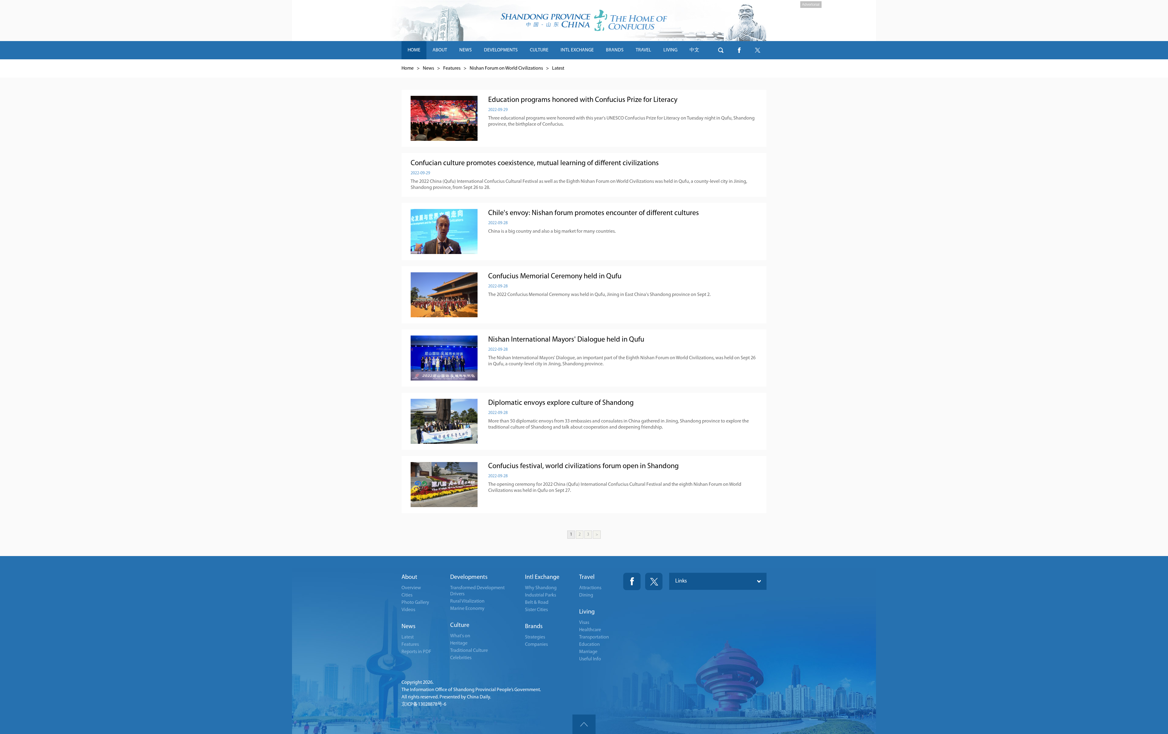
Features (452, 68)
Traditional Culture (469, 650)
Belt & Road (536, 602)
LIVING (670, 50)
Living (587, 612)
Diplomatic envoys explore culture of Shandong (561, 403)
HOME (414, 50)
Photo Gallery (415, 602)
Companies (536, 644)
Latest (558, 68)
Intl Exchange (542, 577)
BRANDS (615, 50)
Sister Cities (536, 609)
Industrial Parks (540, 595)
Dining (586, 595)
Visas (584, 622)
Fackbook (632, 581)
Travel (587, 577)
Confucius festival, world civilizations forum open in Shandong (583, 466)
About (409, 577)
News (428, 68)
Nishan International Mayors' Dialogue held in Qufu (566, 339)
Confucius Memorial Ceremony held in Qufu (554, 276)
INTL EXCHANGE (577, 50)
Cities (406, 595)
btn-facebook (739, 50)
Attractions (590, 588)
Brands (534, 627)
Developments (469, 577)
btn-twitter (757, 50)
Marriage (588, 651)
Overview (411, 588)
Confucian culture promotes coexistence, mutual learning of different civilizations (535, 163)
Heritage (459, 643)
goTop (584, 724)
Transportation (594, 637)
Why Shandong (541, 588)
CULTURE (539, 50)
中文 (694, 50)
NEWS (465, 50)
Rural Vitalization (467, 601)
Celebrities (460, 658)
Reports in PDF (416, 651)
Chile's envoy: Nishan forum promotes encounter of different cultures (593, 213)
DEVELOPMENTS (501, 50)
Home (407, 68)
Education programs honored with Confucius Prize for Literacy (582, 100)
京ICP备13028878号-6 (423, 704)
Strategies (535, 637)
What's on (460, 636)
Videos (408, 609)
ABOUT (440, 50)
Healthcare (590, 630)
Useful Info (590, 659)
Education (589, 644)
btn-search (721, 50)
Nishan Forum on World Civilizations (506, 68)
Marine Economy (467, 608)
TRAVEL (643, 50)
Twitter (653, 581)
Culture (459, 625)
